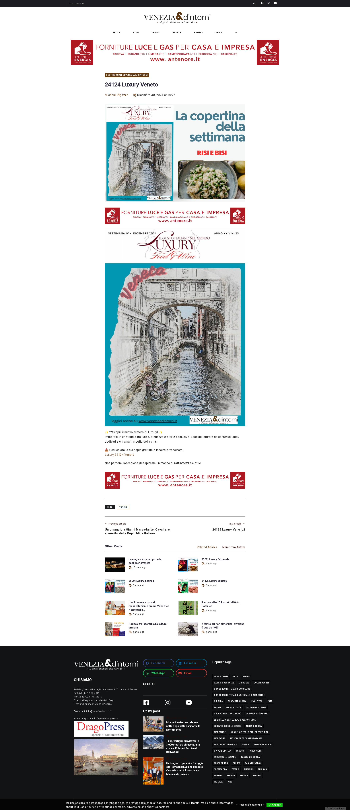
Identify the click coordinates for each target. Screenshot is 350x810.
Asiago (246, 676)
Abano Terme (221, 676)
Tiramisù (248, 769)
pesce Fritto (221, 763)
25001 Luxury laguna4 (141, 580)
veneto (123, 507)
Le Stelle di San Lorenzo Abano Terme (235, 720)
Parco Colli (255, 751)
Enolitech (256, 701)
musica (245, 744)
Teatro (235, 769)
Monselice (219, 732)
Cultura (218, 701)
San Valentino (253, 763)
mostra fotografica (225, 744)
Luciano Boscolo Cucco (227, 726)
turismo (262, 769)
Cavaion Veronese (224, 682)
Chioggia (244, 682)
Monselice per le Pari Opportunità (249, 732)
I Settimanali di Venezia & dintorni (127, 75)
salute (236, 763)
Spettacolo (220, 769)
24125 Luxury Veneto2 (214, 580)
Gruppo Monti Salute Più (227, 713)
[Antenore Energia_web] (175, 52)
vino (230, 782)
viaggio (257, 775)
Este (269, 701)
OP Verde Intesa (222, 751)
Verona (244, 775)
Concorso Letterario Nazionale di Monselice (239, 695)
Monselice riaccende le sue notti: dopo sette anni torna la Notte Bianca (183, 726)
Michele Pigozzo (117, 95)
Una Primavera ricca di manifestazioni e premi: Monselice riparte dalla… (149, 606)
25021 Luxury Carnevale (215, 559)
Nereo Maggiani (262, 744)
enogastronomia (237, 701)
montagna (219, 738)
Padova (240, 751)
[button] (158, 663)
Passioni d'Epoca (250, 757)
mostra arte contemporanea (246, 738)
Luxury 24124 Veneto (119, 454)
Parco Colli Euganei (225, 757)
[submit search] (254, 4)
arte (235, 676)
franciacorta (233, 707)
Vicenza (218, 782)
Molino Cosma (254, 726)
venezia (231, 775)
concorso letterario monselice (232, 689)
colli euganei (261, 682)
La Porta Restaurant (257, 713)
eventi (217, 707)
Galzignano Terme (256, 707)
